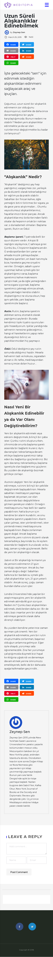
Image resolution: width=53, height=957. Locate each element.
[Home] (18, 4)
